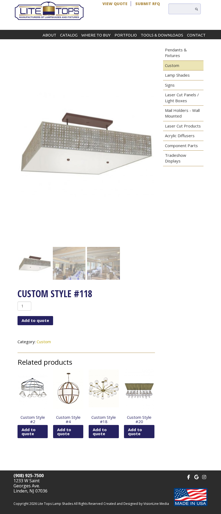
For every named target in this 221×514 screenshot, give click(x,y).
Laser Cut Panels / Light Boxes (182, 97)
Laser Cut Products (183, 126)
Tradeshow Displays (175, 158)
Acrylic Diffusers (180, 135)
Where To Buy (96, 35)
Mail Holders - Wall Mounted (182, 113)
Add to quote (35, 320)
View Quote (114, 3)
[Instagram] (204, 476)
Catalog (69, 35)
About (49, 35)
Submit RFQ (147, 3)
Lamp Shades (177, 75)
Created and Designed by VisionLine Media (136, 503)
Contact (196, 35)
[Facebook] (188, 476)
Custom (44, 341)
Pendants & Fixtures (176, 52)
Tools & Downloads (162, 35)
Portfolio (126, 35)
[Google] (196, 476)
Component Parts (181, 145)
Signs (170, 85)
